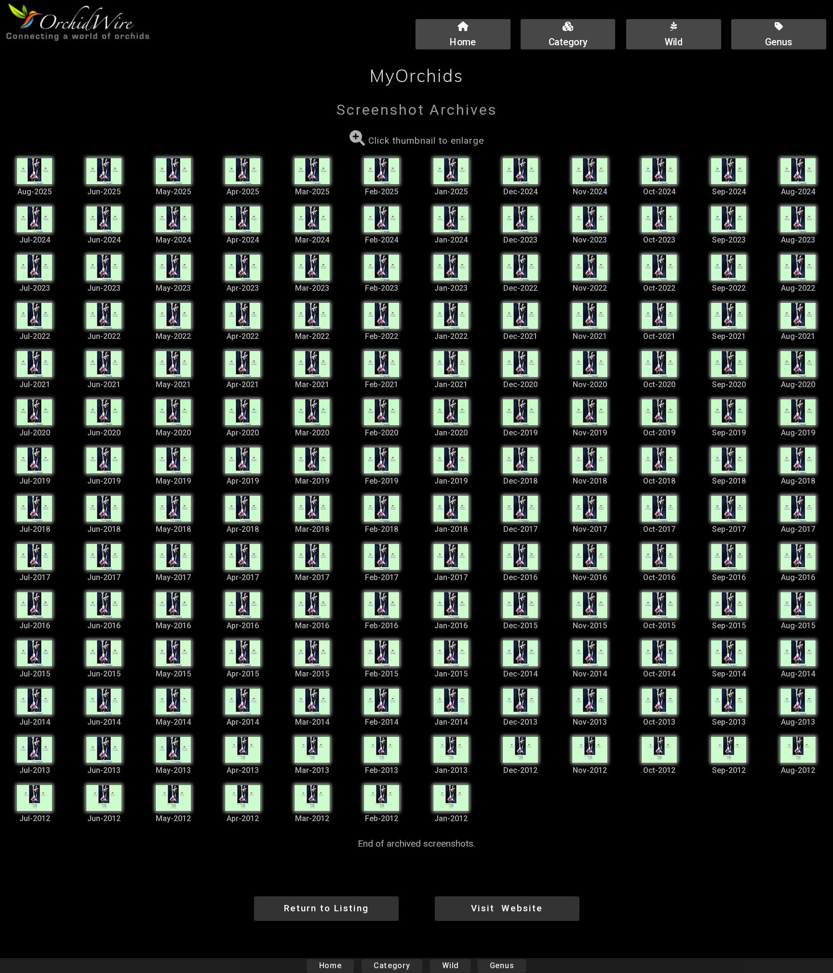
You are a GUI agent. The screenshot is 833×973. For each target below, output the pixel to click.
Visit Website (507, 908)
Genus (502, 965)
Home (330, 965)
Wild (450, 965)
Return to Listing (326, 908)
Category (392, 965)
